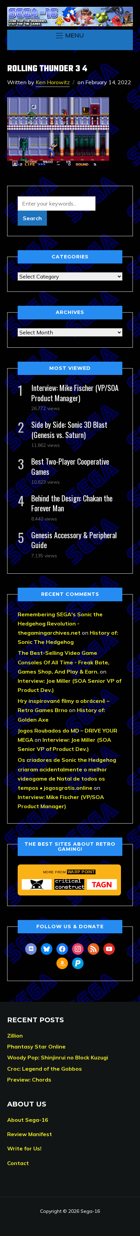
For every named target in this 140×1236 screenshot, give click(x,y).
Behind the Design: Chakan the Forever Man (71, 503)
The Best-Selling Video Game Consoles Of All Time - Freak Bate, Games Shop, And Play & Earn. (63, 662)
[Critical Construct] (69, 884)
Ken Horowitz (53, 82)
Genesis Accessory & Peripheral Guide (74, 539)
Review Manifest (29, 1134)
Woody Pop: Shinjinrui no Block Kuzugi (57, 1057)
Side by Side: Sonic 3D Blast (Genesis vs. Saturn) (69, 429)
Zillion (15, 1035)
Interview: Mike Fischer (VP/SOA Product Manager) (75, 392)
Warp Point (81, 872)
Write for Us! (24, 1148)
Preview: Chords (29, 1079)
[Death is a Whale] (37, 884)
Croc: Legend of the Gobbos (44, 1068)
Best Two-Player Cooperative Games (70, 466)
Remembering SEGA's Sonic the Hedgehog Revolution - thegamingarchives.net (60, 623)
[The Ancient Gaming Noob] (102, 884)
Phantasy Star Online (36, 1046)
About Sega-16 (27, 1119)
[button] (70, 35)
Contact (18, 1163)
